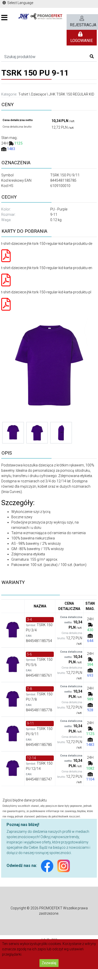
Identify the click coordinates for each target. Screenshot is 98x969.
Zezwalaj (49, 963)
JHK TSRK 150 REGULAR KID (71, 94)
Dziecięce (38, 94)
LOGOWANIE (81, 40)
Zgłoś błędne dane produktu (25, 800)
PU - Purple (58, 209)
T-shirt (23, 94)
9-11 (53, 214)
